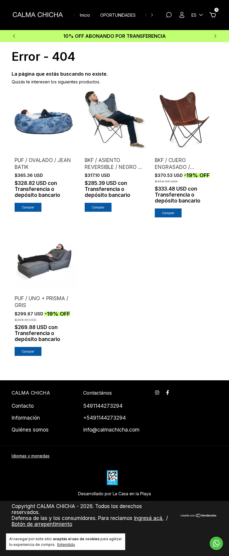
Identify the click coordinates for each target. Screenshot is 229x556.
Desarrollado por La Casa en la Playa (114, 493)
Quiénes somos (30, 430)
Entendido (66, 544)
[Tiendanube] (198, 515)
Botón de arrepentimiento (42, 524)
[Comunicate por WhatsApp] (216, 543)
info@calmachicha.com (111, 430)
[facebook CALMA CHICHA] (167, 392)
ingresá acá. (148, 518)
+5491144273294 (104, 418)
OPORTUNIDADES (118, 15)
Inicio (85, 15)
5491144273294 (103, 406)
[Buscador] (168, 15)
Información (26, 418)
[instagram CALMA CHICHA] (157, 392)
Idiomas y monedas (30, 455)
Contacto (23, 406)
